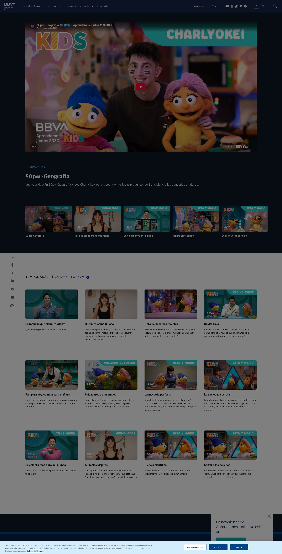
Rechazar (218, 547)
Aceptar (239, 547)
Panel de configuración (195, 547)
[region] (141, 547)
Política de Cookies (35, 551)
